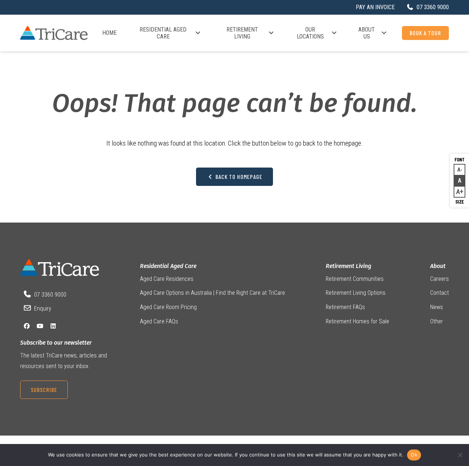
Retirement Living (242, 33)
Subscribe (44, 389)
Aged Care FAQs (159, 321)
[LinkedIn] (53, 326)
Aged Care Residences (166, 278)
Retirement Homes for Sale (357, 321)
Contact (439, 292)
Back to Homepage (238, 176)
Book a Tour (425, 32)
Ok (414, 455)
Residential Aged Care (163, 33)
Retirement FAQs (345, 307)
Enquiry (42, 308)
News (436, 307)
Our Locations (310, 33)
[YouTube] (40, 326)
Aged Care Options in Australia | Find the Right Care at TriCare (212, 292)
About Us (366, 33)
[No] (460, 455)
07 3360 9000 (50, 294)
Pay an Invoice (375, 7)
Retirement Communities (355, 278)
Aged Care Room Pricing (168, 307)
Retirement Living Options (355, 292)
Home (109, 32)
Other (436, 321)
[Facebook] (26, 326)
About (438, 266)
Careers (439, 278)
